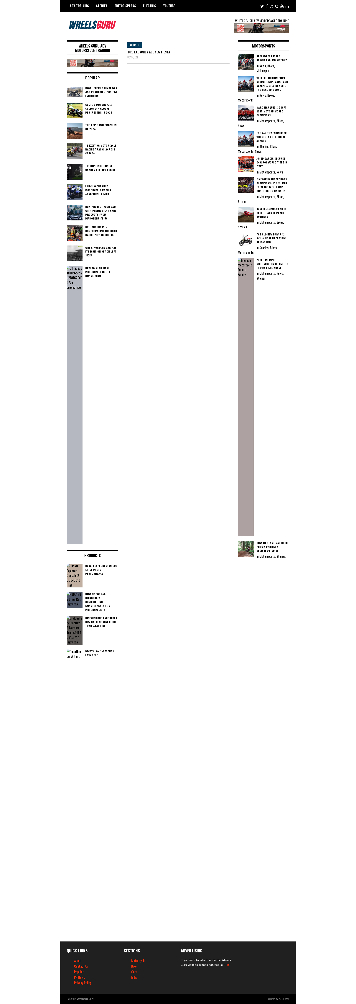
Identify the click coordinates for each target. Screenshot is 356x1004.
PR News (79, 977)
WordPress (283, 999)
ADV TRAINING (79, 6)
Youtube (169, 6)
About (78, 960)
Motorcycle (138, 960)
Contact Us (81, 966)
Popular (79, 971)
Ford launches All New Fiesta (148, 52)
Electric (149, 6)
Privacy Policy (82, 982)
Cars (134, 971)
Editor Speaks (125, 6)
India (134, 977)
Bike (134, 966)
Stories (102, 6)
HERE (227, 965)
